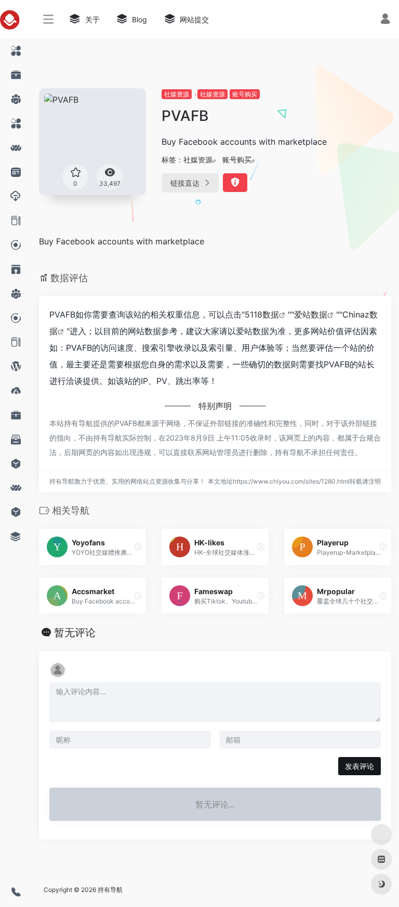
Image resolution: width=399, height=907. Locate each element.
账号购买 (244, 94)
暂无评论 (75, 632)
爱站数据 (310, 314)
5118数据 (262, 314)
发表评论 (359, 766)
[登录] (385, 20)
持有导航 (110, 890)
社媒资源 (176, 94)
